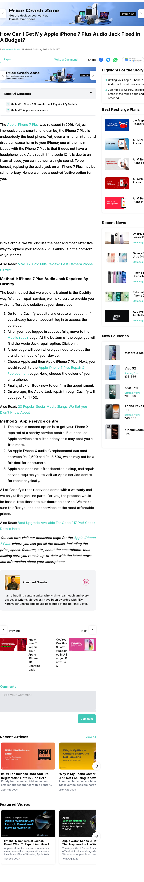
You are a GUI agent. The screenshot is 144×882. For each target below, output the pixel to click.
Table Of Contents (17, 94)
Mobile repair (18, 337)
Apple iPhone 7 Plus (23, 125)
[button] (87, 718)
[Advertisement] (48, 211)
